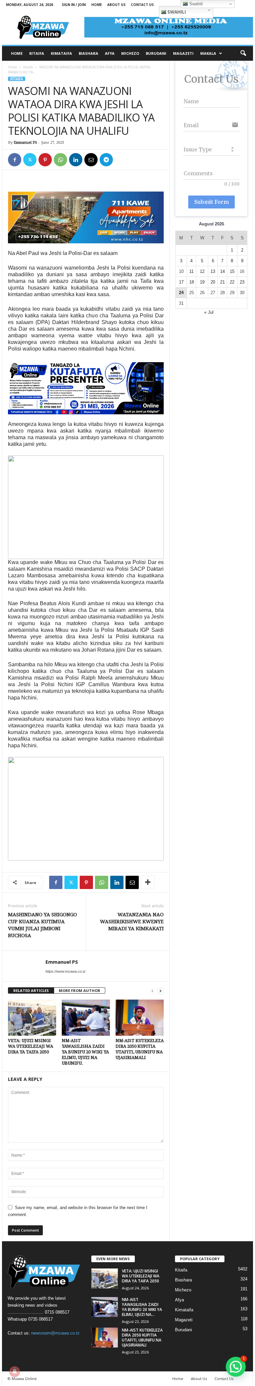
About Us (116, 4)
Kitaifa (28, 67)
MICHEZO (130, 53)
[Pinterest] (45, 159)
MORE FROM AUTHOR (79, 990)
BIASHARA (88, 53)
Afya (179, 1299)
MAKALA (208, 53)
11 (191, 271)
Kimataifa (184, 1309)
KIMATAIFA (61, 53)
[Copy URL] (121, 159)
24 (181, 292)
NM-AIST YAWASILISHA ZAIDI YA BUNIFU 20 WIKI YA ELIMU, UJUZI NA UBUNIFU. (85, 1052)
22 (232, 282)
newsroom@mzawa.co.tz (55, 1333)
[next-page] (160, 990)
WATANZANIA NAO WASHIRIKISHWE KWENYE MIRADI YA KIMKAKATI (132, 922)
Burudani (183, 1329)
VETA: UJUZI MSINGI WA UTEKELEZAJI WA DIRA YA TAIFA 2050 (30, 1046)
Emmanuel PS (25, 142)
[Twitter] (30, 159)
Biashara (183, 1279)
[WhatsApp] (60, 159)
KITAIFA (36, 53)
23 (242, 282)
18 (191, 282)
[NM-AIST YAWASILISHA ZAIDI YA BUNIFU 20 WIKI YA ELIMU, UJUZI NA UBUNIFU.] (86, 1017)
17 (181, 282)
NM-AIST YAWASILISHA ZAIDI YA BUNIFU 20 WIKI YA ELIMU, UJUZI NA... (142, 1307)
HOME (17, 53)
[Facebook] (14, 159)
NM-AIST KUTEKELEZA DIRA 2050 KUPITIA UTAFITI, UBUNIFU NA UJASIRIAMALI (142, 1337)
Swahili (176, 12)
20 (213, 282)
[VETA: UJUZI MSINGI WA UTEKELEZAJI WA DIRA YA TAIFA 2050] (32, 1017)
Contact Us (142, 4)
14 (222, 271)
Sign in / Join (74, 4)
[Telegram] (106, 159)
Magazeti (184, 1319)
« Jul (208, 312)
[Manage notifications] (14, 1371)
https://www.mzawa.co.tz (65, 971)
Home (96, 4)
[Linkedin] (75, 159)
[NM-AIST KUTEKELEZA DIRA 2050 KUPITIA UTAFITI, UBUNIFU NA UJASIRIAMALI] (140, 1017)
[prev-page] (152, 990)
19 (202, 282)
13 (213, 271)
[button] (243, 53)
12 (202, 271)
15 (232, 271)
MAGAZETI (183, 53)
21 (222, 282)
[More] (148, 882)
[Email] (91, 159)
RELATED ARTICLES (31, 990)
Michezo (183, 1289)
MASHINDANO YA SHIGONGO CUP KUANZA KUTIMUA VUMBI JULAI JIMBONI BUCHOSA (42, 925)
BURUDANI (156, 53)
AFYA (110, 53)
